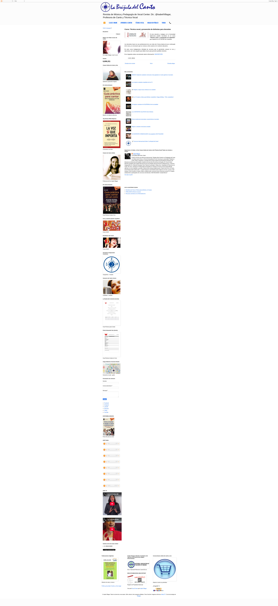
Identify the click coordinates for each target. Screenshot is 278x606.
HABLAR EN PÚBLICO (152, 23)
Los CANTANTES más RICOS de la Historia (142, 111)
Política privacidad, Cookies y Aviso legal (111, 586)
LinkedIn (106, 406)
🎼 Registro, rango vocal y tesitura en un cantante (144, 89)
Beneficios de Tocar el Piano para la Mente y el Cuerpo (139, 190)
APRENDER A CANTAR (126, 23)
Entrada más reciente (130, 63)
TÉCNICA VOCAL (139, 23)
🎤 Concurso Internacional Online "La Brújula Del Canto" (145, 141)
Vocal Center (135, 588)
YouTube (106, 412)
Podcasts (106, 408)
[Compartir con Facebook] (133, 58)
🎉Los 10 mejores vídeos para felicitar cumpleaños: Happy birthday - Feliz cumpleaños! (152, 97)
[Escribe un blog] (130, 58)
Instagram (106, 405)
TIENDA (164, 23)
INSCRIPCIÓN (159, 54)
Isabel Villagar (136, 153)
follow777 (163, 594)
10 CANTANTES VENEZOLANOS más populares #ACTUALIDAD (147, 134)
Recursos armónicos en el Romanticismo (136, 193)
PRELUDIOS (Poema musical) (133, 191)
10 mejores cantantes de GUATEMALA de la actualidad (145, 104)
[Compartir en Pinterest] (134, 58)
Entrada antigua (171, 63)
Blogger (139, 596)
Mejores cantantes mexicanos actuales (141, 126)
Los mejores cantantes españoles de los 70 (142, 82)
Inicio (151, 63)
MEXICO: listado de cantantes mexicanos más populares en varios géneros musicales (152, 74)
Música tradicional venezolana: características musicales (145, 119)
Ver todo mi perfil (128, 174)
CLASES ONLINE (113, 23)
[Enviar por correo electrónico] (128, 58)
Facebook (106, 403)
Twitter (105, 410)
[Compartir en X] (131, 58)
